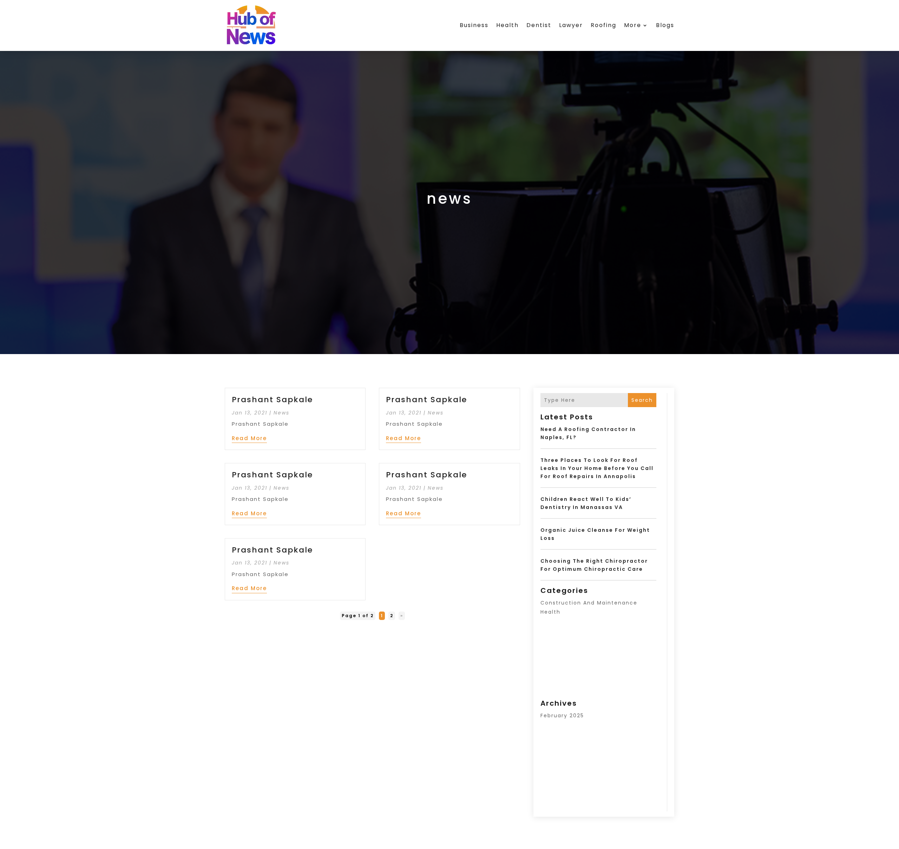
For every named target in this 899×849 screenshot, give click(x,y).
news (281, 412)
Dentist (538, 25)
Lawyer (571, 25)
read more (249, 438)
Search (642, 400)
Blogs (665, 25)
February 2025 (562, 715)
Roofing (603, 25)
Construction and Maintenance (588, 602)
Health (507, 25)
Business (474, 25)
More (632, 25)
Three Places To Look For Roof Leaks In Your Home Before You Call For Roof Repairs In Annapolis (597, 468)
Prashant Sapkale (272, 399)
